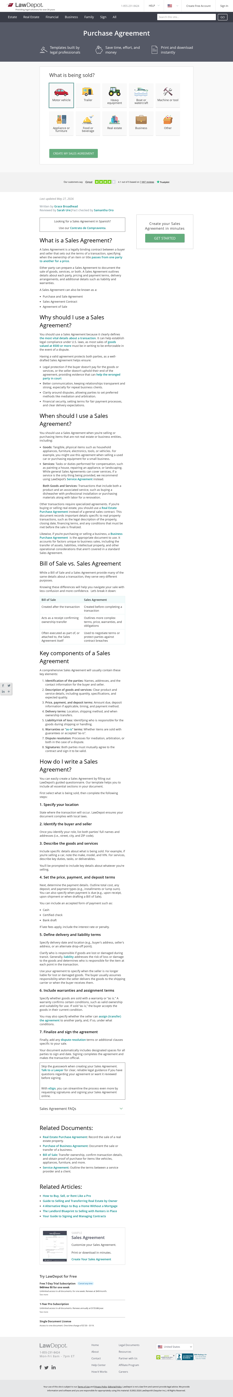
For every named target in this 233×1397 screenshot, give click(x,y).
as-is (69, 729)
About (95, 1351)
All (114, 17)
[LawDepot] (25, 4)
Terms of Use (84, 1386)
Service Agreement (80, 479)
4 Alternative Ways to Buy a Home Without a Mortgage (80, 1206)
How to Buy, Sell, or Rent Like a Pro (67, 1196)
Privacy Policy (100, 1386)
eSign (52, 1088)
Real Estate (31, 17)
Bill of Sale (50, 1155)
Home (95, 1345)
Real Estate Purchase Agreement (65, 1137)
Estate (12, 17)
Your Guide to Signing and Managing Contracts (74, 1216)
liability (69, 957)
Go (222, 17)
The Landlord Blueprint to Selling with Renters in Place (80, 1211)
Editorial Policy (115, 1386)
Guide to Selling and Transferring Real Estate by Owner (80, 1201)
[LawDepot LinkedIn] (54, 1367)
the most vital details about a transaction (68, 338)
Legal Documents (129, 1345)
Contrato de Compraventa (87, 228)
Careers (123, 1371)
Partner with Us (128, 1358)
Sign (103, 17)
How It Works (99, 1371)
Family (89, 17)
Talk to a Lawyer (52, 1070)
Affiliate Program (129, 1365)
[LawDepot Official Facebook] (42, 1367)
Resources (125, 1351)
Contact (96, 1358)
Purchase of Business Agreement (65, 1146)
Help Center (98, 1365)
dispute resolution (74, 1040)
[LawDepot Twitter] (48, 1367)
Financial (52, 17)
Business (71, 17)
